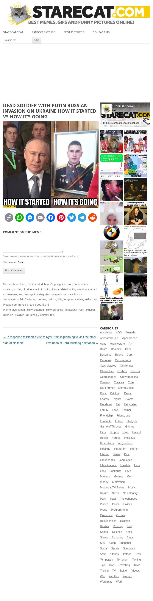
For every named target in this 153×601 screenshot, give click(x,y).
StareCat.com (13, 32)
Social (103, 548)
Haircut (136, 432)
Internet (104, 454)
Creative (119, 382)
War (102, 576)
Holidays (129, 437)
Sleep (112, 542)
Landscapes (107, 459)
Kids (126, 454)
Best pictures (74, 32)
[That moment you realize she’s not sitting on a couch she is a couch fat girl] (135, 213)
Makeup (105, 476)
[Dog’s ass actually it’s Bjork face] (111, 213)
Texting (136, 559)
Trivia (137, 565)
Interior (134, 448)
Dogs (103, 393)
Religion (125, 520)
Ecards (104, 398)
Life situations (108, 465)
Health (104, 437)
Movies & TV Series (112, 487)
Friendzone (123, 415)
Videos (135, 570)
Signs (130, 537)
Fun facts (105, 421)
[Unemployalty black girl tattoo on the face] (111, 189)
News (115, 493)
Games (129, 426)
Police (116, 504)
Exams (129, 398)
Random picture (43, 32)
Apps (103, 343)
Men (129, 476)
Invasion (70, 309)
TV (114, 570)
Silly (102, 542)
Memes (118, 476)
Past (113, 498)
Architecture (117, 343)
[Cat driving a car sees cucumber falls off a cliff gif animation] (135, 284)
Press (103, 509)
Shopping (117, 537)
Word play (106, 581)
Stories (114, 554)
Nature (104, 493)
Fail (118, 404)
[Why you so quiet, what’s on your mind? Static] (135, 237)
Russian (8, 314)
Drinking (115, 393)
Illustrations (107, 443)
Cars (130, 354)
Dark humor (107, 387)
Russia (90, 309)
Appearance (129, 338)
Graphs (114, 432)
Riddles (104, 526)
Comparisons (108, 376)
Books (119, 354)
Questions (106, 515)
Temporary (106, 559)
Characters (107, 371)
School (104, 531)
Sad (129, 526)
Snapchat (125, 542)
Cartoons (105, 360)
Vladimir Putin (46, 314)
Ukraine (30, 314)
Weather (114, 576)
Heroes (116, 437)
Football (126, 409)
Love (128, 470)
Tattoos (127, 554)
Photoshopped (128, 498)
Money (104, 481)
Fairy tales (130, 404)
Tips (102, 565)
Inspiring (105, 448)
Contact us (101, 32)
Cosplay (105, 382)
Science (117, 531)
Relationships (108, 520)
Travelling (124, 565)
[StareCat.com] (76, 13)
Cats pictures (108, 365)
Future (119, 421)
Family (104, 409)
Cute (131, 382)
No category (130, 493)
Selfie (129, 531)
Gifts (103, 432)
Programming (119, 509)
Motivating (118, 481)
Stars (103, 554)
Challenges (127, 365)
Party (103, 498)
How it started (35, 309)
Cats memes (123, 360)
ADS (119, 332)
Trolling (104, 570)
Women (127, 576)
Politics (127, 504)
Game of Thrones (110, 426)
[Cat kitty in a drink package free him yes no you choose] (111, 141)
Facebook (106, 404)
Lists (137, 465)
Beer (128, 349)
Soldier (19, 314)
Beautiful (116, 349)
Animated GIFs (109, 338)
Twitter (124, 570)
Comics (135, 371)
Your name (9, 262)
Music (132, 487)
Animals (130, 332)
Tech (138, 554)
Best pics (105, 354)
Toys (112, 565)
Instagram (120, 448)
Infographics (125, 443)
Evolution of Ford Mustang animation (72, 343)
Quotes (120, 515)
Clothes (122, 371)
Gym (125, 432)
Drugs (128, 393)
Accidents (106, 332)
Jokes (116, 454)
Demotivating (126, 387)
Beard (103, 349)
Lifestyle (125, 465)
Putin (81, 309)
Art (130, 343)
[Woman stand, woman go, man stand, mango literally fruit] (111, 284)
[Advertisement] (76, 71)
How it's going (54, 309)
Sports (115, 548)
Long (103, 470)
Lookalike (115, 470)
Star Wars (129, 548)
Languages (125, 459)
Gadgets (132, 421)
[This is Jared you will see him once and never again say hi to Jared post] (135, 261)
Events (117, 398)
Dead (21, 309)
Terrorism (122, 559)
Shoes (104, 537)
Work (119, 581)
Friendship (106, 415)
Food (115, 409)
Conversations (129, 376)
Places (104, 504)
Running (118, 526)
